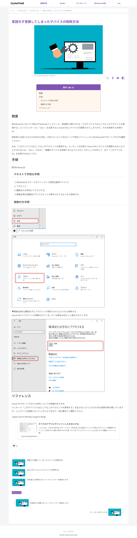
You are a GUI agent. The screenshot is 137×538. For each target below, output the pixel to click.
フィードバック (68, 531)
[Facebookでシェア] (113, 78)
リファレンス (44, 107)
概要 (41, 93)
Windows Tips (16, 492)
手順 (41, 96)
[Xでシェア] (108, 78)
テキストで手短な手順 (49, 100)
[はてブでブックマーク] (118, 78)
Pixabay (52, 75)
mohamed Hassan (42, 75)
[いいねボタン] (14, 445)
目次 (65, 87)
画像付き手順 (46, 104)
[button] (123, 78)
